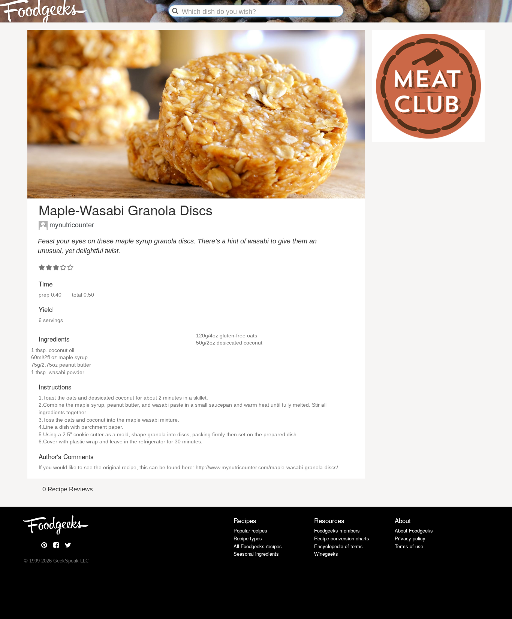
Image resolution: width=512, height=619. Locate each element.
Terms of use (409, 546)
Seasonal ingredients (256, 553)
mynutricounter (71, 224)
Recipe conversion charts (341, 538)
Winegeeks (326, 553)
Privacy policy (410, 538)
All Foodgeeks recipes (258, 546)
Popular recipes (250, 530)
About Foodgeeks (414, 530)
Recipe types (248, 538)
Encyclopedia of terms (338, 546)
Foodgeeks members (337, 530)
